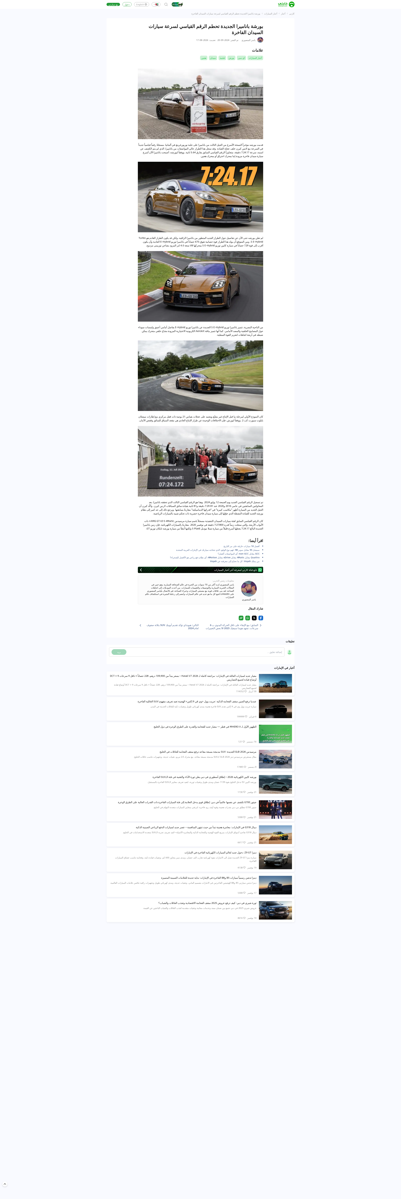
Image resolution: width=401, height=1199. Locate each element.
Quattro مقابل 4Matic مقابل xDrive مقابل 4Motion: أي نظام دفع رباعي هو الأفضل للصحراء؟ (215, 557)
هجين (203, 58)
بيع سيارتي (113, 4)
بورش (231, 58)
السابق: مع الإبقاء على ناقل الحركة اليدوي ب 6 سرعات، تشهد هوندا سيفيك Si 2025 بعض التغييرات (232, 626)
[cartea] (286, 4)
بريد (119, 652)
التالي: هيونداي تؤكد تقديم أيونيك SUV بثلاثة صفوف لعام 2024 (173, 626)
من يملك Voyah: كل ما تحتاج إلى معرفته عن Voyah (235, 561)
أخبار (283, 13)
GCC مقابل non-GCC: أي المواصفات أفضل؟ (239, 553)
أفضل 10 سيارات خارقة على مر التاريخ (242, 546)
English (140, 4)
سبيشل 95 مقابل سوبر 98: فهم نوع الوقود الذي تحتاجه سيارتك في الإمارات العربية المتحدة (218, 550)
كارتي (291, 13)
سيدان (213, 58)
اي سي (241, 58)
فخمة (222, 58)
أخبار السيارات (270, 13)
